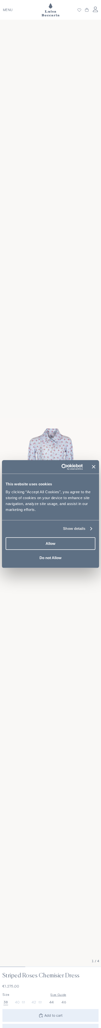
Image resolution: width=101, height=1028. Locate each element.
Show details (74, 528)
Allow (50, 543)
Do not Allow (50, 558)
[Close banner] (93, 467)
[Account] (95, 9)
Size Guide (58, 995)
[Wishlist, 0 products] (79, 9)
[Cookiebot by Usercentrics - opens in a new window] (62, 467)
